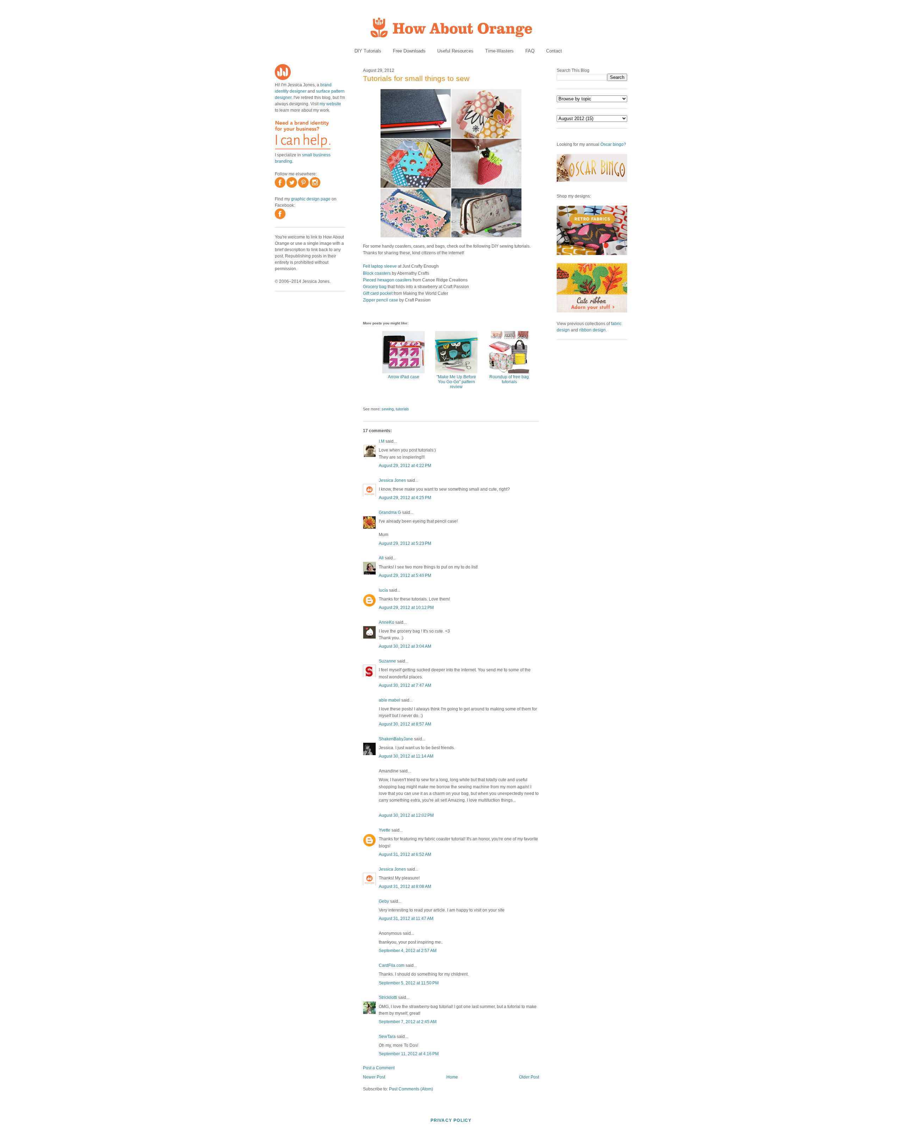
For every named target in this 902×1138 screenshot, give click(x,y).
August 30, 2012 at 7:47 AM (405, 685)
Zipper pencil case (380, 300)
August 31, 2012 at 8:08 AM (405, 886)
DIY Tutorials (367, 51)
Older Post (529, 1077)
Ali (381, 557)
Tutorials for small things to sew (416, 78)
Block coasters (377, 273)
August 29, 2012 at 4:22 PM (405, 465)
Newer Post (374, 1077)
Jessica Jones (392, 480)
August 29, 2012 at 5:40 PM (405, 575)
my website (330, 103)
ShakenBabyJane (396, 738)
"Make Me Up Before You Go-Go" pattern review (456, 381)
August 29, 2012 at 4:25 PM (405, 497)
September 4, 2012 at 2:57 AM (408, 950)
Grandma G (390, 512)
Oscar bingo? (613, 144)
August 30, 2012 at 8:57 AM (405, 724)
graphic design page (310, 199)
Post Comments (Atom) (411, 1089)
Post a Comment (379, 1067)
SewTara (387, 1036)
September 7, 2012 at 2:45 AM (408, 1021)
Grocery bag (375, 286)
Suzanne (387, 661)
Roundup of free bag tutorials (509, 379)
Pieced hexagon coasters (387, 280)
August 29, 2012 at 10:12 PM (406, 607)
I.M (381, 441)
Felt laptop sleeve (380, 266)
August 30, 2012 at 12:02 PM (406, 815)
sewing (388, 409)
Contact (554, 51)
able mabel (389, 700)
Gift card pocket (378, 293)
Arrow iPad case (403, 376)
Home (452, 1077)
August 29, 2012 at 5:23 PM (405, 543)
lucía (383, 590)
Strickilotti (388, 997)
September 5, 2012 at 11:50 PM (409, 983)
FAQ (530, 51)
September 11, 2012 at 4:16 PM (409, 1053)
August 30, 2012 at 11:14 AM (406, 756)
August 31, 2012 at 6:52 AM (405, 854)
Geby (384, 901)
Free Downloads (409, 51)
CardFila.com (391, 965)
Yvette (384, 830)
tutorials (402, 409)
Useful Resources (455, 51)
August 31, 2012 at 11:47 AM (406, 918)
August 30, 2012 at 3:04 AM (405, 646)
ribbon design (592, 330)
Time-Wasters (499, 51)
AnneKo (386, 622)
